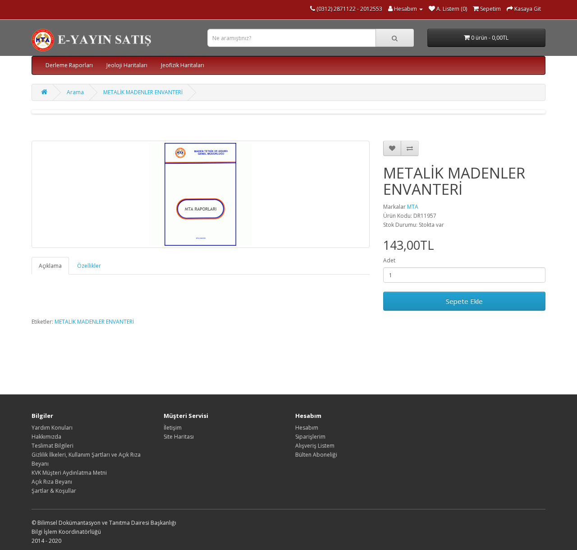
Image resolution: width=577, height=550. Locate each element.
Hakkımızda (46, 436)
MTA (412, 207)
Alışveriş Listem (314, 445)
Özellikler (89, 266)
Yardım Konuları (52, 427)
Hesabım (306, 427)
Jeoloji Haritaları (126, 65)
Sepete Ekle (464, 301)
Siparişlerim (310, 436)
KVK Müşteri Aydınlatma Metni (69, 473)
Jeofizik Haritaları (182, 65)
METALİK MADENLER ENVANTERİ (143, 92)
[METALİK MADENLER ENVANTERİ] (201, 194)
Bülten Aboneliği (316, 454)
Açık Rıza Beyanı (52, 482)
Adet (389, 260)
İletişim (173, 427)
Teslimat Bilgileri (52, 445)
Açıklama (50, 266)
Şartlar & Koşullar (54, 491)
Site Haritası (179, 436)
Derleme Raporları (69, 65)
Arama (75, 92)
